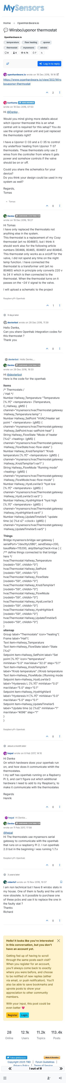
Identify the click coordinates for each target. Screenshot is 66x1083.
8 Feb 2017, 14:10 (33, 753)
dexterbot (12, 322)
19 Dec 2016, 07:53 (23, 106)
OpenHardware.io (13, 37)
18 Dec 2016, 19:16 (46, 74)
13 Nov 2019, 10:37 (37, 882)
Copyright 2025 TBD (19, 1061)
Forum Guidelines (45, 1061)
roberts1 (11, 882)
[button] (4, 1078)
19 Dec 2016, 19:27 (23, 220)
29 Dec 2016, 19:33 (24, 369)
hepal (10, 753)
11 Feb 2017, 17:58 (23, 827)
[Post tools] (60, 92)
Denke (10, 216)
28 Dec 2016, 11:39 (38, 322)
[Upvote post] (47, 92)
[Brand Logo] (23, 8)
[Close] (58, 940)
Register (12, 1015)
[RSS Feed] (41, 53)
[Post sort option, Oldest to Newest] (8, 64)
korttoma (12, 102)
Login (24, 1015)
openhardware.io (16, 74)
